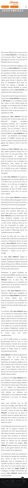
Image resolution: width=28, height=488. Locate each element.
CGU (17, 480)
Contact (7, 480)
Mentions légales (24, 481)
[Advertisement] (14, 32)
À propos (3, 481)
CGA (20, 480)
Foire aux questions (13, 481)
